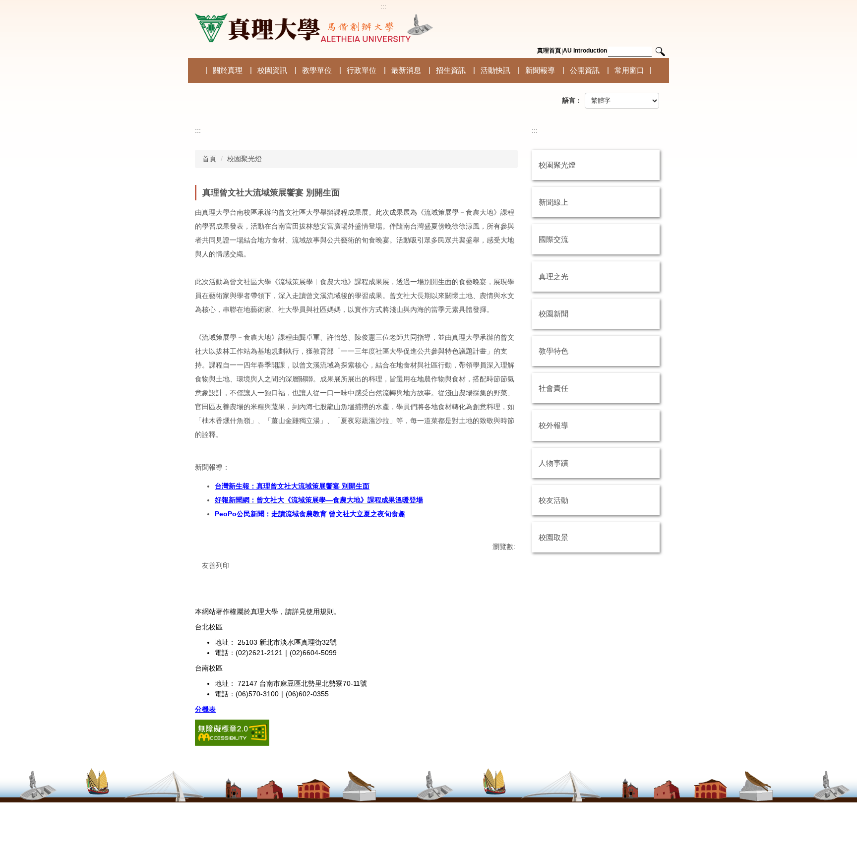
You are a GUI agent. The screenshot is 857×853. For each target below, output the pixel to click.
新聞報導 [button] (540, 70)
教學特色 (553, 351)
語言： (572, 100)
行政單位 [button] (361, 70)
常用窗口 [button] (629, 70)
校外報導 (553, 425)
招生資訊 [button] (451, 70)
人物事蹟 (553, 463)
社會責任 (553, 388)
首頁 (209, 159)
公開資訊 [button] (585, 70)
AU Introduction (585, 50)
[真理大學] (312, 27)
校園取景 (553, 537)
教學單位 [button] (317, 70)
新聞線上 (553, 202)
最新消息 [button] (406, 70)
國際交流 (553, 239)
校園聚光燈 (244, 159)
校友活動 (553, 500)
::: (383, 6)
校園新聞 (553, 313)
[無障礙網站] (232, 732)
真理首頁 (549, 50)
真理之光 (553, 276)
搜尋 (660, 52)
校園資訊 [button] (272, 70)
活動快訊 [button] (495, 70)
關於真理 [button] (228, 70)
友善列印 (216, 565)
